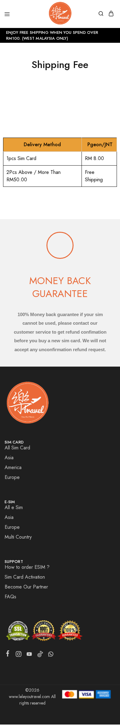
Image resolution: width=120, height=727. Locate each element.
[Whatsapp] (51, 655)
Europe (12, 477)
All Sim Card (17, 447)
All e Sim (14, 507)
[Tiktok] (40, 655)
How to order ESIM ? (27, 567)
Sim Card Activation (25, 576)
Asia (9, 457)
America (13, 467)
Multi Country (18, 536)
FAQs (10, 596)
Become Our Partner (26, 586)
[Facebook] (7, 654)
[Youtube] (29, 655)
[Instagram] (18, 655)
